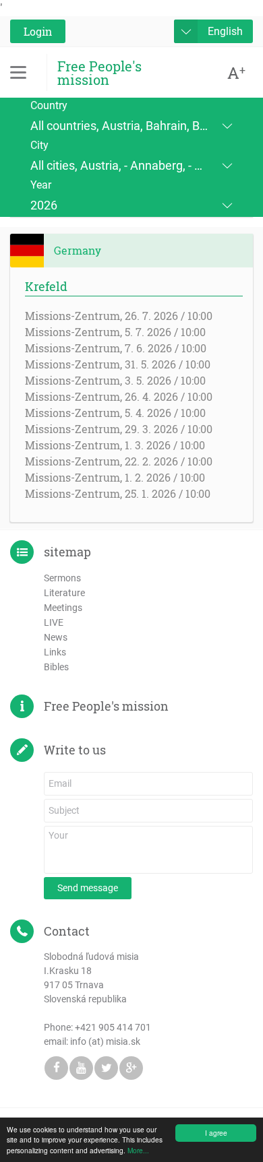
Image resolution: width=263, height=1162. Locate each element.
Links (55, 652)
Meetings (63, 607)
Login (38, 31)
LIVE (53, 622)
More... (138, 1150)
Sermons (62, 578)
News (55, 637)
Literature (64, 592)
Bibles (56, 666)
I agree (216, 1133)
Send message (87, 887)
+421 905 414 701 (113, 1027)
